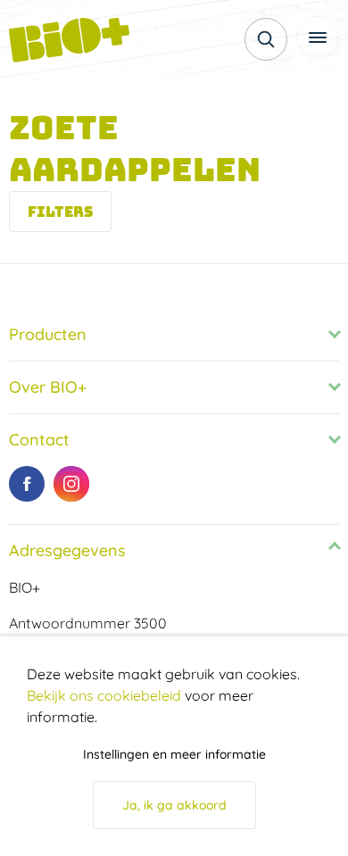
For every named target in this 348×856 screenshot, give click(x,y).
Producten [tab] (48, 334)
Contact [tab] (39, 439)
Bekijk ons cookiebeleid (104, 695)
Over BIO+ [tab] (48, 387)
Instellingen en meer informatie (174, 754)
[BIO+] (76, 40)
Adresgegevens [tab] (67, 550)
